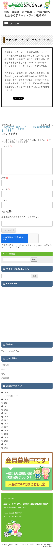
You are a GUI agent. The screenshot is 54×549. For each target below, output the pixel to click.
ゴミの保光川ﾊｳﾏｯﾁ (43, 127)
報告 (3, 374)
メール (5, 189)
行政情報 (5, 378)
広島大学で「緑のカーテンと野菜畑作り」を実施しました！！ (13, 129)
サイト (4, 200)
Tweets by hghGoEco (10, 351)
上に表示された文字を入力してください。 (20, 217)
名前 (4, 178)
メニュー (14, 23)
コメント (6, 146)
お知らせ (5, 365)
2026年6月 (10, 396)
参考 (3, 369)
